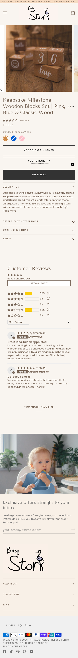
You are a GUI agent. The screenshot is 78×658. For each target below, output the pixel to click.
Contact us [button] (11, 594)
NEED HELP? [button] (10, 583)
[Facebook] (4, 651)
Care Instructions (15, 230)
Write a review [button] (39, 283)
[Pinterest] (18, 651)
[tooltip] (72, 164)
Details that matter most (20, 221)
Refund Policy (60, 639)
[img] (24, 333)
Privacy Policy (39, 639)
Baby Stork (13, 639)
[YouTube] (31, 651)
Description (11, 186)
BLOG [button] (6, 605)
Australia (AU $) (17, 625)
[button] (10, 120)
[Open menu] (8, 12)
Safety (7, 238)
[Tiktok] (11, 651)
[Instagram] (24, 651)
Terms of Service (36, 643)
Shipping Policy (13, 643)
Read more (9, 211)
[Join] (72, 529)
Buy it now (39, 174)
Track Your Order (15, 646)
